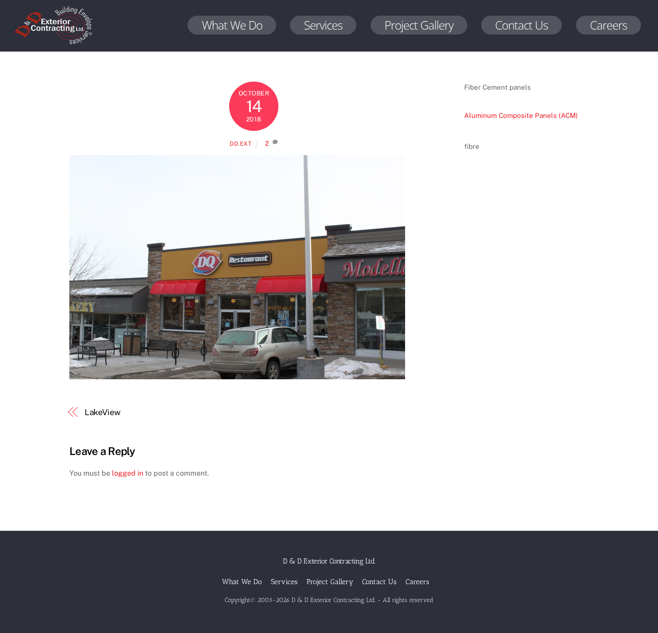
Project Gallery (419, 25)
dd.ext (241, 143)
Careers (608, 25)
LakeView (102, 412)
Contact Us (521, 25)
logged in (127, 473)
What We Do (232, 25)
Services (323, 25)
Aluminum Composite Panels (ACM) (521, 115)
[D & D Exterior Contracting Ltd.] (53, 44)
